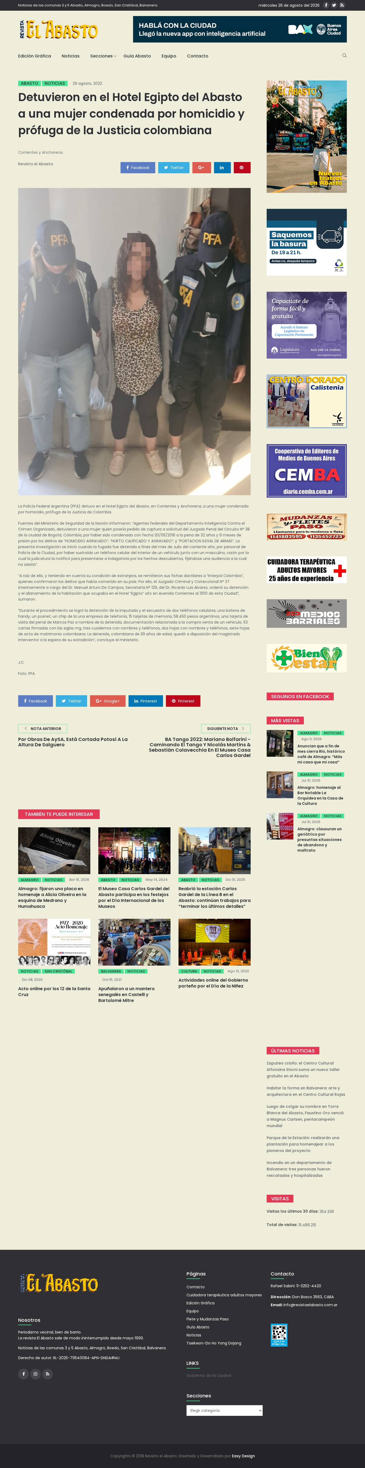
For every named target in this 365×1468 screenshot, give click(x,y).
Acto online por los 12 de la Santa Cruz (54, 992)
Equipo (169, 56)
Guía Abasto (137, 56)
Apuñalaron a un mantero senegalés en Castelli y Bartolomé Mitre (126, 995)
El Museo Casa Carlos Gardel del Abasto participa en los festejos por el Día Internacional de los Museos (133, 897)
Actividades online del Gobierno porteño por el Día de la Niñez (213, 983)
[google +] (201, 167)
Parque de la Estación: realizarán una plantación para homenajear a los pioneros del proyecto (303, 1144)
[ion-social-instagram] (35, 1374)
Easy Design (243, 1456)
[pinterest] (242, 167)
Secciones (101, 56)
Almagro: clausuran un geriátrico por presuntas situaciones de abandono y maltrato (319, 839)
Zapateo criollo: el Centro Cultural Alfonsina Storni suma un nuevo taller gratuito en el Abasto (303, 1069)
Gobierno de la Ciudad (209, 1375)
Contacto (197, 56)
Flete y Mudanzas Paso (208, 1319)
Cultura (189, 971)
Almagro (29, 880)
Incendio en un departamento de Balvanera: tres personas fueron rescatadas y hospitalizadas (299, 1169)
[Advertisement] (307, 950)
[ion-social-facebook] (326, 5)
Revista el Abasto (35, 164)
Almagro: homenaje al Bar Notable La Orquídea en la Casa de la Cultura (320, 795)
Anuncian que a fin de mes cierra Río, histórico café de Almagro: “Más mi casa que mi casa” (321, 754)
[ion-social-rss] (342, 5)
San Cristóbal (58, 971)
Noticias (71, 56)
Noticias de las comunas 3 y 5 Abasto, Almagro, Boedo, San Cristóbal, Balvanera (87, 5)
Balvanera (111, 971)
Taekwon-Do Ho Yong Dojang (214, 1343)
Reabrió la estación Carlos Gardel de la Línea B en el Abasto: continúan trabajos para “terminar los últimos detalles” (214, 897)
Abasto (29, 83)
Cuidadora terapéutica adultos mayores (224, 1295)
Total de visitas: (282, 1224)
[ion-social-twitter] (334, 5)
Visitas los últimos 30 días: (293, 1211)
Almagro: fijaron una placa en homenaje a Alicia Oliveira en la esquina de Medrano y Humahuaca (52, 897)
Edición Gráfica (34, 56)
